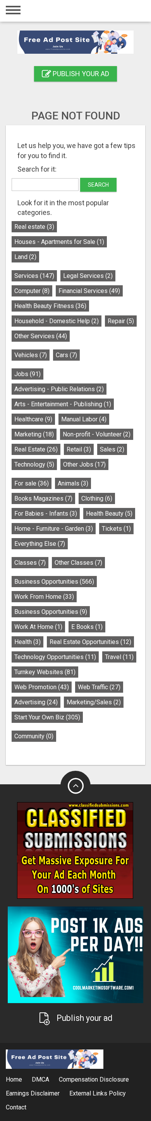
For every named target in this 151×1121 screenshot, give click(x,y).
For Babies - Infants (45, 513)
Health (27, 642)
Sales (112, 449)
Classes (30, 562)
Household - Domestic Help (56, 321)
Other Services (40, 336)
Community (33, 736)
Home (14, 1079)
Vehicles (30, 355)
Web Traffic (99, 687)
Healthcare (33, 419)
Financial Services (89, 291)
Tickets (116, 528)
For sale (31, 483)
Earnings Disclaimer (33, 1093)
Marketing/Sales (94, 702)
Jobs (27, 374)
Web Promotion (41, 687)
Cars (66, 355)
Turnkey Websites (45, 672)
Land (25, 257)
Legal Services (88, 275)
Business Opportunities (54, 581)
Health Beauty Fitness (50, 306)
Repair (121, 321)
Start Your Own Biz (47, 717)
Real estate (34, 226)
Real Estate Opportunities (90, 642)
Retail (79, 449)
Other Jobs (84, 464)
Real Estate (36, 449)
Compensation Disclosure (94, 1079)
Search (98, 185)
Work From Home (44, 596)
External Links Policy (97, 1093)
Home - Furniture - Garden (53, 528)
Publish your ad (80, 74)
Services (34, 275)
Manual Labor (83, 419)
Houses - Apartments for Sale (59, 241)
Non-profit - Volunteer (96, 434)
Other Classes (78, 562)
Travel (119, 657)
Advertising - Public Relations (59, 389)
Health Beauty (109, 513)
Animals (73, 483)
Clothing (96, 498)
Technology (34, 464)
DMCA (40, 1079)
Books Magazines (43, 498)
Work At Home (38, 626)
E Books (87, 626)
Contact (16, 1107)
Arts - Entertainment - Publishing (62, 404)
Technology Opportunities (55, 657)
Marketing (34, 434)
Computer (32, 291)
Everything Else (39, 543)
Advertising (36, 702)
